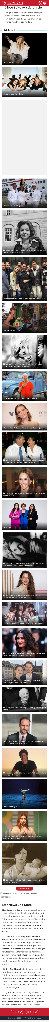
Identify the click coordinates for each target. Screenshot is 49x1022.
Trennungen (33, 922)
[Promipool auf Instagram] (28, 1012)
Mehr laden (23, 888)
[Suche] (40, 3)
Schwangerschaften (16, 922)
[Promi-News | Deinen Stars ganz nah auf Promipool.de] (20, 3)
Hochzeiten (7, 925)
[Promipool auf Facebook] (13, 1012)
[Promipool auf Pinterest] (36, 1012)
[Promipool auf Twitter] (20, 1012)
